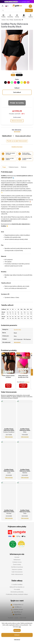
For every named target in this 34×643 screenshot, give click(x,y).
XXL (21, 371)
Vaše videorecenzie (17, 574)
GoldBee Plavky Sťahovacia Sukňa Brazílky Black (9, 430)
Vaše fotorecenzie (17, 572)
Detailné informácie (17, 146)
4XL (25, 371)
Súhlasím (17, 635)
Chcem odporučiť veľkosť (23, 136)
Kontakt (17, 557)
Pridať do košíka (17, 103)
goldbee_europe (18, 609)
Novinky (17, 16)
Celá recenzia (9, 437)
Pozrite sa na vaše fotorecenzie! (17, 141)
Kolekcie (31, 16)
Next (32, 372)
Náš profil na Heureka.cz (17, 587)
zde (20, 626)
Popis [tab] (4, 167)
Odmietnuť (17, 639)
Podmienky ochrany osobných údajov (17, 594)
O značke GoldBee (17, 584)
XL (12, 371)
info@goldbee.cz (18, 604)
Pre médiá (17, 589)
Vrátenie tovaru (17, 562)
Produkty (3, 16)
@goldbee (18, 614)
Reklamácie (17, 559)
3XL (23, 371)
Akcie (23, 16)
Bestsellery (10, 16)
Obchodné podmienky (17, 592)
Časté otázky (17, 564)
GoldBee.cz (18, 607)
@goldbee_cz (18, 612)
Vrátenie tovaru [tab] (13, 167)
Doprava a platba (17, 569)
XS (4, 371)
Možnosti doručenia (17, 120)
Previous (2, 372)
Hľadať (29, 10)
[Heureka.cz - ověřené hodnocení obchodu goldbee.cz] (21, 543)
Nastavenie (17, 630)
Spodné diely (17, 329)
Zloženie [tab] (23, 167)
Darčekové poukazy (17, 567)
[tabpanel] (8, 370)
